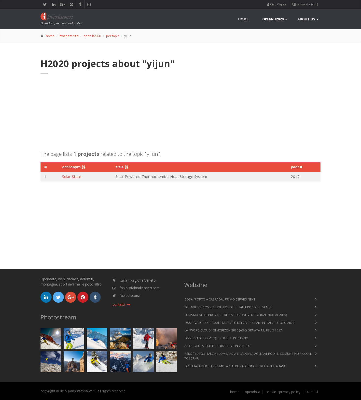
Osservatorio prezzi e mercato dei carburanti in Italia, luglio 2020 (239, 322)
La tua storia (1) (307, 4)
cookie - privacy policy (282, 392)
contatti (311, 391)
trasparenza (69, 36)
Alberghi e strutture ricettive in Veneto (217, 345)
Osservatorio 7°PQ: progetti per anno (216, 338)
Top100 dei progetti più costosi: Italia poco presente (228, 307)
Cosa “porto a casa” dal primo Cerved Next (219, 299)
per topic (112, 36)
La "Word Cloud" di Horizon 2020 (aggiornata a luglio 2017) (233, 330)
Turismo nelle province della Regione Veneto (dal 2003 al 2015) (235, 315)
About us (306, 19)
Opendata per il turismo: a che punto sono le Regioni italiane (235, 366)
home (243, 19)
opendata (252, 392)
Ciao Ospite (278, 4)
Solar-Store (71, 176)
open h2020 (92, 36)
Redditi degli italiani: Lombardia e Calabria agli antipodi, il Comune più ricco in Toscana (248, 356)
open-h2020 (273, 19)
